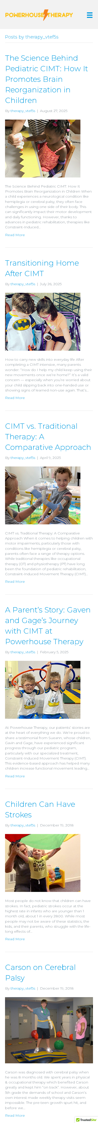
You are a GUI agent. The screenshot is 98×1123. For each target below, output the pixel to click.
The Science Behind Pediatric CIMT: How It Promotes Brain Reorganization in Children (46, 79)
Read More (15, 235)
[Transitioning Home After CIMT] (42, 321)
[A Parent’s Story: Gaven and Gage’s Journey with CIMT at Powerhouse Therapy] (42, 689)
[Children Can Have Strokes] (42, 862)
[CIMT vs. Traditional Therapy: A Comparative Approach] (42, 495)
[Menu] (89, 15)
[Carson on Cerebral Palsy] (49, 1030)
